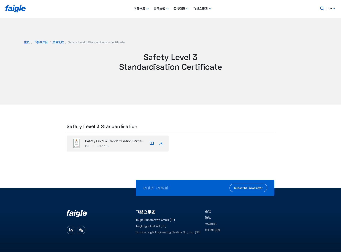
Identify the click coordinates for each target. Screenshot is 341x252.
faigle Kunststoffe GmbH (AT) (155, 220)
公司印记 (210, 224)
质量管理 (58, 42)
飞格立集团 (41, 42)
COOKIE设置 (212, 230)
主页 (27, 42)
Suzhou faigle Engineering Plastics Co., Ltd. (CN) (168, 232)
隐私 (208, 218)
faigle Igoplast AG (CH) (151, 226)
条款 (208, 212)
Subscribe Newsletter (248, 188)
